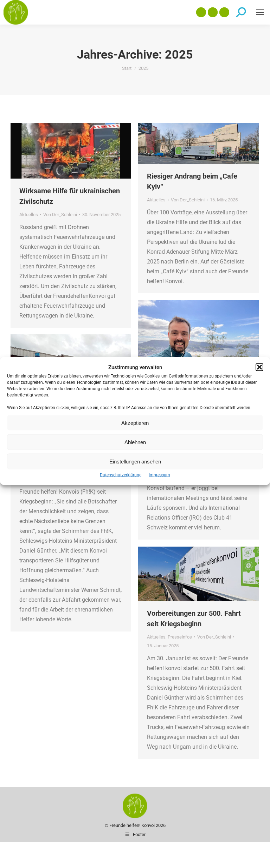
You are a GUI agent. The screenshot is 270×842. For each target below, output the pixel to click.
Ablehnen (135, 442)
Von (60, 214)
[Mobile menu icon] (259, 12)
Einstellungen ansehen (135, 461)
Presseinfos (180, 637)
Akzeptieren (135, 423)
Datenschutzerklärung (121, 475)
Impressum (159, 475)
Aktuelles (28, 214)
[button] (259, 367)
